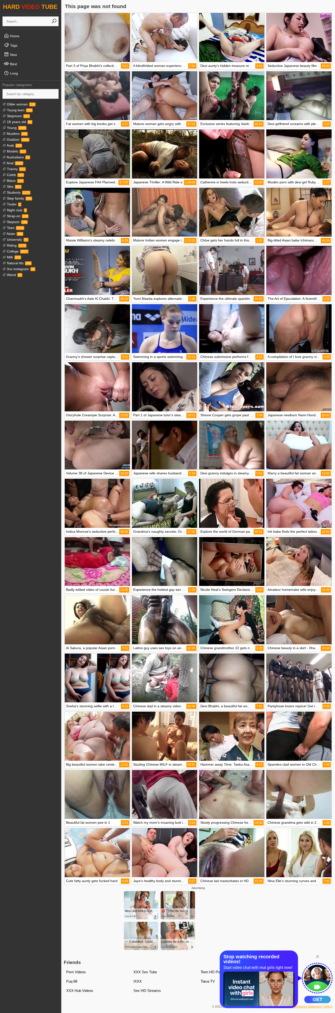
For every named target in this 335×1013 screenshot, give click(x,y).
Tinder (13, 204)
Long (13, 73)
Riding (16, 245)
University (17, 239)
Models (16, 151)
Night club (16, 210)
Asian (14, 234)
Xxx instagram (20, 269)
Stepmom (17, 116)
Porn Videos (76, 972)
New (13, 55)
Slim (13, 187)
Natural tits (18, 263)
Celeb (14, 175)
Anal (14, 163)
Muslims (16, 134)
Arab (13, 145)
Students (18, 192)
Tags (13, 45)
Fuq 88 (71, 981)
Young (16, 128)
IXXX (137, 981)
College (17, 251)
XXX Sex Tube (145, 972)
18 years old (19, 122)
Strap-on (17, 216)
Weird (14, 275)
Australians (17, 157)
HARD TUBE (30, 6)
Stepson (16, 222)
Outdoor (17, 139)
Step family (18, 198)
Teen (15, 228)
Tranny (15, 169)
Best (13, 64)
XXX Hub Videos (79, 990)
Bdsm (14, 181)
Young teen (19, 110)
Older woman (20, 104)
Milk (13, 257)
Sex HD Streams (147, 990)
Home (14, 36)
